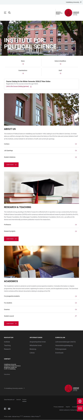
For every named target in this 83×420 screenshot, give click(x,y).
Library (32, 353)
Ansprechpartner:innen (38, 342)
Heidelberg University (72, 2)
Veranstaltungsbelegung (64, 345)
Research (7, 349)
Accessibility (75, 407)
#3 (39, 416)
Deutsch (18, 399)
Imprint (68, 407)
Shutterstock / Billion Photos (31, 416)
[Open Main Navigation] (6, 12)
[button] (16, 337)
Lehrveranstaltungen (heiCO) (65, 342)
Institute (7, 342)
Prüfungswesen (60, 349)
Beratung (33, 349)
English (24, 399)
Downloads (59, 353)
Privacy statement (59, 407)
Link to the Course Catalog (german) (17, 86)
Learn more (9, 164)
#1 (20, 416)
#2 (22, 416)
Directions (7, 374)
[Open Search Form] (10, 12)
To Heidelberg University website (13, 388)
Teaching (7, 345)
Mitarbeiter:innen (36, 345)
